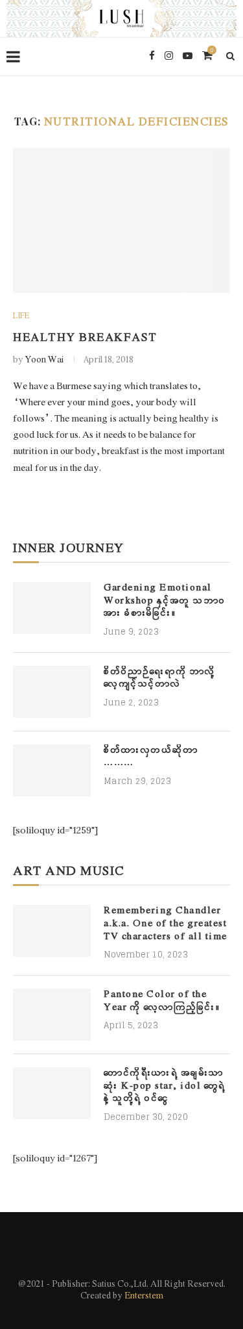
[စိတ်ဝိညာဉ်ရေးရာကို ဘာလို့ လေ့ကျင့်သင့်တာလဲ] (52, 692)
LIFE (21, 316)
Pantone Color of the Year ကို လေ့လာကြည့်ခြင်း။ (162, 1001)
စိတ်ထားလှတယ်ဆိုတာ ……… (151, 757)
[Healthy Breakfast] (121, 220)
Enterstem (143, 1296)
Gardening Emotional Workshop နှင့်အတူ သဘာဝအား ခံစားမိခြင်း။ (165, 601)
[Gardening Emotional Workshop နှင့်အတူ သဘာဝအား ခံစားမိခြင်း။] (52, 608)
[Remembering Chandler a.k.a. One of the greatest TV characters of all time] (52, 931)
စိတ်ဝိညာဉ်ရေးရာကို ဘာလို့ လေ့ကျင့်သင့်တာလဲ (160, 678)
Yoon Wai (44, 360)
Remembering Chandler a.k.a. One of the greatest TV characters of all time (165, 924)
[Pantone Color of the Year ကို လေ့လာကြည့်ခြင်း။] (52, 1015)
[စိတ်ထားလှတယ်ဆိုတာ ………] (52, 770)
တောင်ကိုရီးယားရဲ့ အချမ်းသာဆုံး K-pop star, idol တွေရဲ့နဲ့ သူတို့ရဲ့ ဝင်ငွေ (165, 1086)
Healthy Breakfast (85, 338)
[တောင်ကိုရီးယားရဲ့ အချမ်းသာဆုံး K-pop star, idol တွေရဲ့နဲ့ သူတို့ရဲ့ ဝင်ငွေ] (52, 1093)
